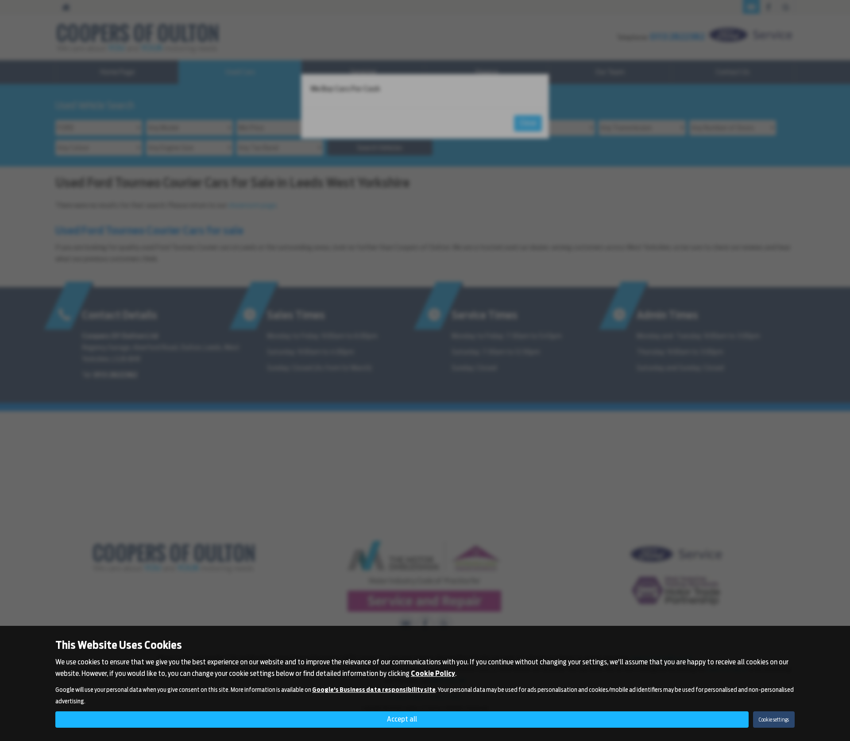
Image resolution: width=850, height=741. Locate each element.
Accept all (402, 719)
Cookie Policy (433, 673)
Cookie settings (774, 719)
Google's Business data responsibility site (374, 689)
